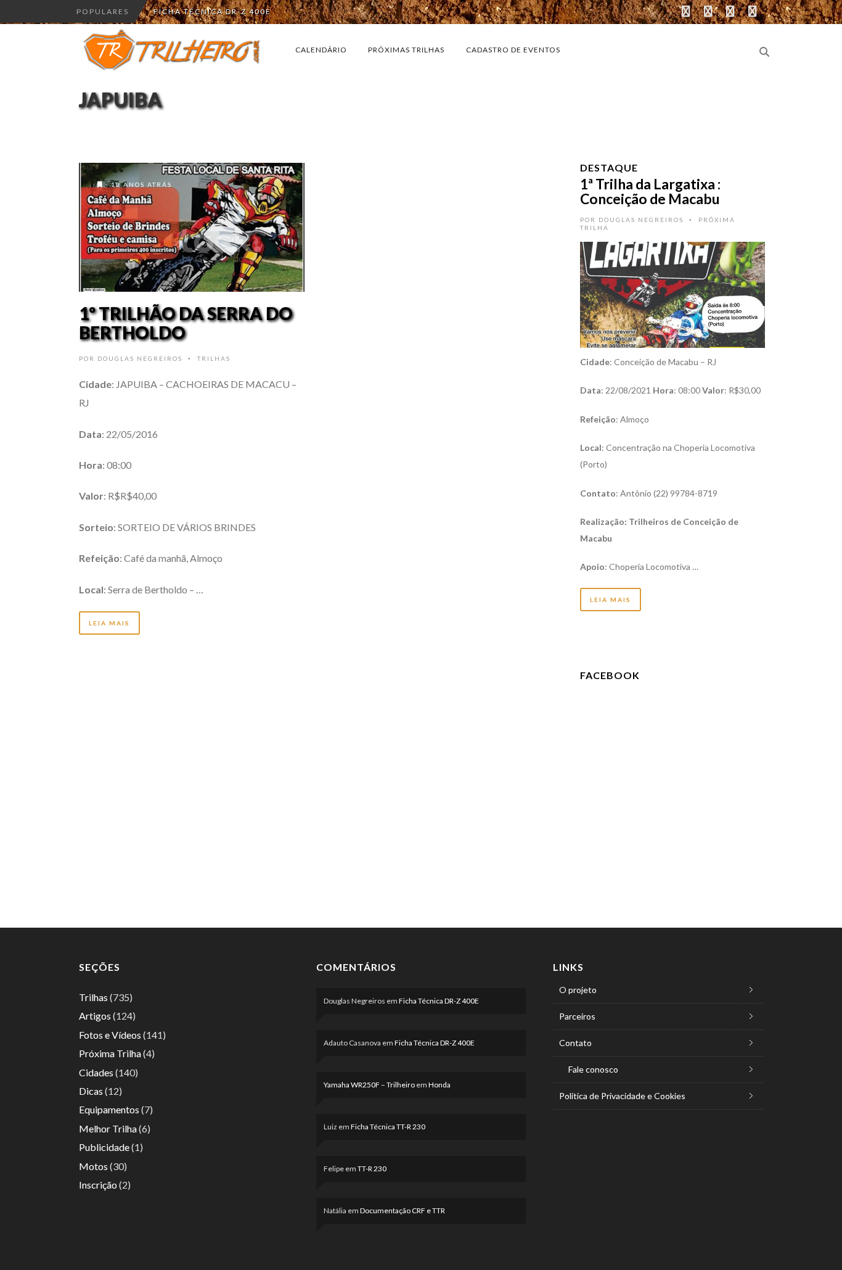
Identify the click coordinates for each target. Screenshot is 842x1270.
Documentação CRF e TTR (402, 1210)
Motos (93, 1166)
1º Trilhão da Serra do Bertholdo (186, 323)
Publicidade (104, 1147)
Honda (439, 1084)
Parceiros (577, 1016)
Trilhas (214, 358)
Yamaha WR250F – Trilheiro (369, 1084)
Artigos (95, 1015)
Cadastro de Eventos (513, 49)
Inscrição (98, 1184)
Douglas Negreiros (139, 358)
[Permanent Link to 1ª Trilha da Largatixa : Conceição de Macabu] (672, 293)
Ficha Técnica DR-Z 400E (212, 11)
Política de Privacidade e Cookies (622, 1096)
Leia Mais (109, 623)
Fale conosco (593, 1069)
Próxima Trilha (110, 1053)
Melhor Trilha (108, 1128)
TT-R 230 (372, 1168)
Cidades (96, 1072)
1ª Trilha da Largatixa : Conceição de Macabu (650, 191)
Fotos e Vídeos (110, 1035)
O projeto (578, 989)
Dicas (91, 1091)
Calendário (321, 49)
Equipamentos (109, 1109)
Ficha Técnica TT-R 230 (388, 1126)
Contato (575, 1042)
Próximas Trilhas (406, 49)
